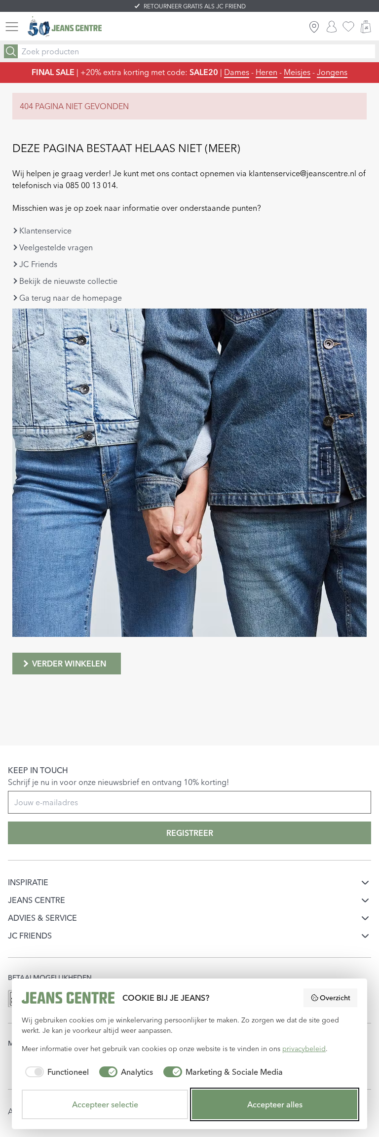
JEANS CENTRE (36, 900)
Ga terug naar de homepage (70, 298)
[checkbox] (55, 1072)
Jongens (332, 72)
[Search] (11, 51)
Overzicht (335, 997)
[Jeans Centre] (65, 27)
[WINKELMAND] (365, 27)
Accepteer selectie (105, 1104)
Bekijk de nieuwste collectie (68, 281)
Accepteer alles (275, 1104)
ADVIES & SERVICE (42, 918)
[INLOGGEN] (332, 26)
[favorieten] (348, 26)
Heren (266, 72)
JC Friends (38, 264)
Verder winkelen (69, 663)
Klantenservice (45, 230)
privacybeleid (304, 1048)
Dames (236, 72)
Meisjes (297, 72)
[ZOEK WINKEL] (314, 26)
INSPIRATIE (28, 882)
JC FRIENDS (30, 936)
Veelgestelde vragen (56, 247)
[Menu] (12, 27)
